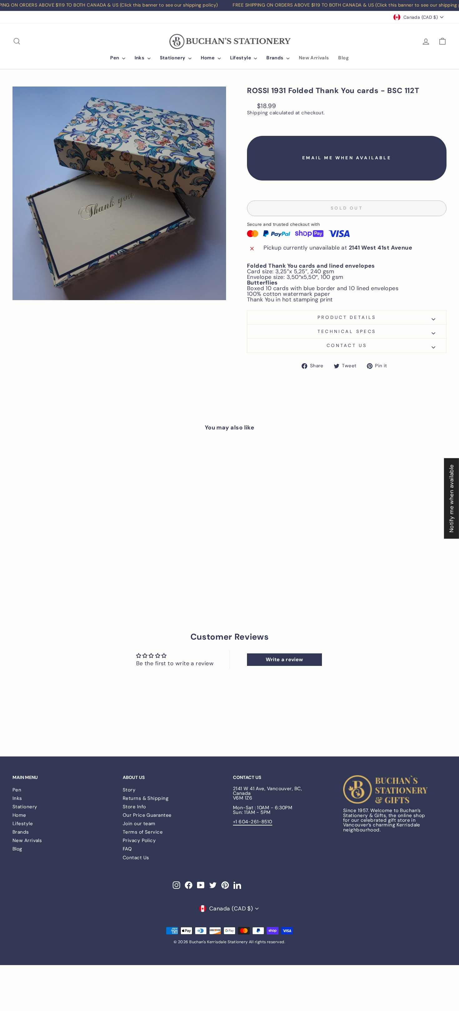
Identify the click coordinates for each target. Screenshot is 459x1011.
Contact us (347, 345)
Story (129, 790)
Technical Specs (347, 331)
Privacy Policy (139, 840)
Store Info (134, 807)
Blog (343, 58)
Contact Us (136, 858)
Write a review (284, 659)
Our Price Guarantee (147, 815)
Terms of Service (143, 832)
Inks (140, 58)
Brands (275, 58)
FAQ (127, 849)
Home (208, 58)
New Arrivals (314, 58)
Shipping (257, 113)
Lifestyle (241, 58)
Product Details (347, 317)
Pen (115, 58)
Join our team (139, 823)
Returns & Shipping (146, 798)
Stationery (173, 58)
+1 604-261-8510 (252, 822)
